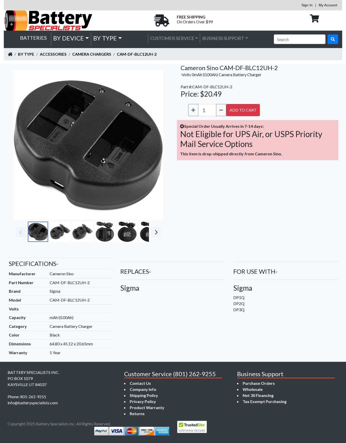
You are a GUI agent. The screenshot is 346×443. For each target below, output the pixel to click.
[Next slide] (155, 145)
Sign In (307, 5)
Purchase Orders (259, 383)
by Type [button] (105, 38)
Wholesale (253, 389)
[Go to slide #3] (82, 232)
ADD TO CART (243, 110)
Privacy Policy (143, 401)
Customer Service (172, 38)
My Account (328, 5)
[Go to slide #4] (105, 232)
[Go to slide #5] (127, 232)
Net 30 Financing (258, 395)
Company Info (143, 389)
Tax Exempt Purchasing (264, 401)
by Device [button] (68, 38)
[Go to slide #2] (60, 232)
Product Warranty (147, 407)
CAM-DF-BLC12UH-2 (137, 54)
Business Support (223, 38)
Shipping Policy (144, 395)
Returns (137, 413)
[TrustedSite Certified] (192, 427)
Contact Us (140, 383)
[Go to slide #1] (38, 232)
